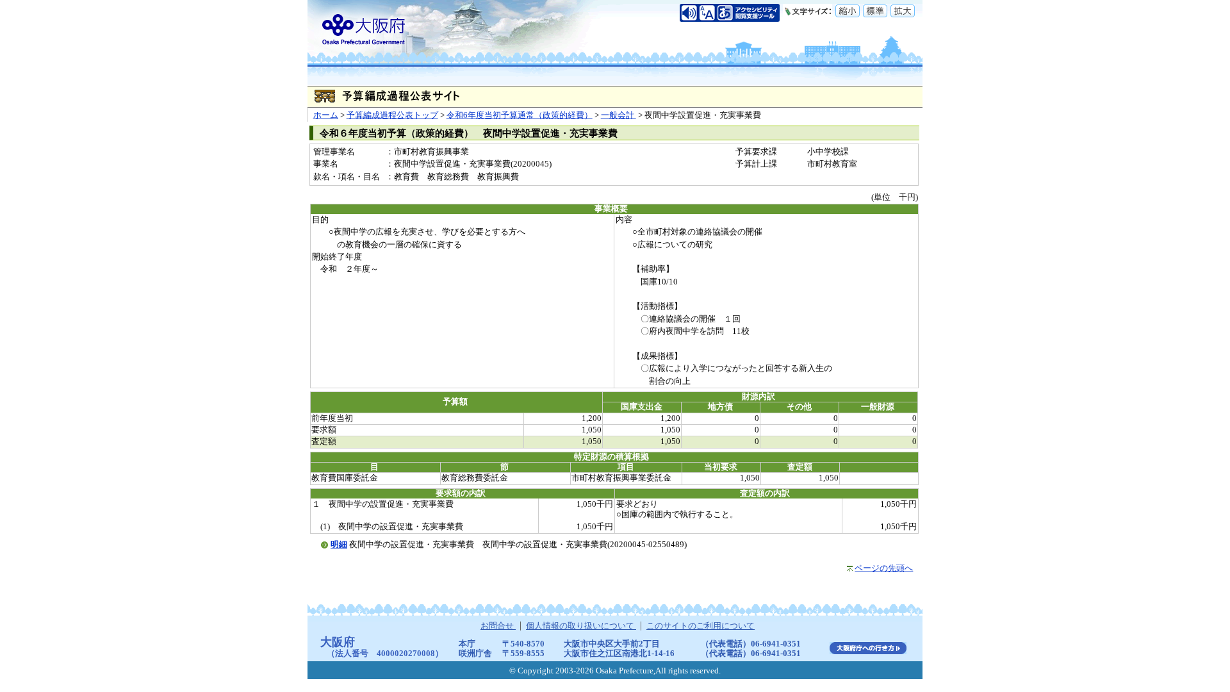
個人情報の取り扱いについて (581, 626)
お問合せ (498, 626)
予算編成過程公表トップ (392, 115)
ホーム (325, 115)
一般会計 (618, 115)
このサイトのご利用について (700, 626)
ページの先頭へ (884, 568)
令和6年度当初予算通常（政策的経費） (520, 115)
